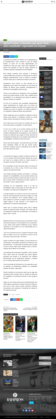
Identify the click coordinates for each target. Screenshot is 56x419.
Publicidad (41, 417)
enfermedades (18, 294)
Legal (26, 417)
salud (10, 294)
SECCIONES (44, 363)
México (13, 294)
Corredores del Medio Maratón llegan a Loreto (30, 308)
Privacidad (34, 417)
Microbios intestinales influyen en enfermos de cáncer (10, 309)
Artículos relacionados (10, 314)
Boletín (31, 402)
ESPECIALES (44, 358)
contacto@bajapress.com (41, 403)
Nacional (5, 40)
